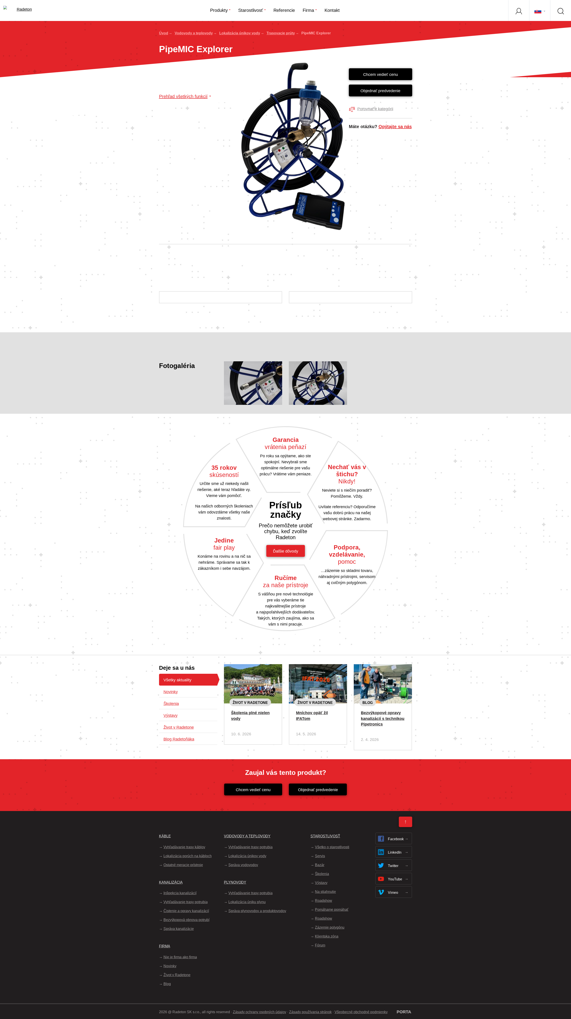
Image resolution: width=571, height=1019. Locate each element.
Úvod (163, 33)
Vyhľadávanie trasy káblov (184, 847)
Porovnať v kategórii (375, 109)
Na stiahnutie (325, 892)
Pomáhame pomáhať (331, 909)
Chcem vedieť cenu (380, 74)
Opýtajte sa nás (395, 126)
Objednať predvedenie (380, 91)
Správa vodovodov (243, 865)
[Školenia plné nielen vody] (253, 667)
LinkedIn (394, 852)
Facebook (396, 839)
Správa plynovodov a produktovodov (257, 911)
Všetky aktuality (177, 680)
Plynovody (235, 882)
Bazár (319, 865)
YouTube (395, 879)
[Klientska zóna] (518, 10)
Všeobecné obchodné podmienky (361, 1012)
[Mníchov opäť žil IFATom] (318, 667)
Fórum (320, 945)
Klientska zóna (326, 936)
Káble (165, 836)
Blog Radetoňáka (178, 739)
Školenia (171, 703)
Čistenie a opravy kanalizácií (186, 911)
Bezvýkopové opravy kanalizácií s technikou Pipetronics (382, 718)
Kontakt (332, 10)
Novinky (170, 692)
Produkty (219, 10)
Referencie (284, 10)
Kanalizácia (171, 882)
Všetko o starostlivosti (332, 847)
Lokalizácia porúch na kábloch (187, 856)
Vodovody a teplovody (194, 33)
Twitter (393, 866)
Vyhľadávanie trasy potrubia (185, 902)
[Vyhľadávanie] (560, 10)
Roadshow (323, 901)
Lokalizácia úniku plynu (247, 902)
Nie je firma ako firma (180, 957)
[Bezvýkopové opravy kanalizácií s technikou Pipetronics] (383, 667)
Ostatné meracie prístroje (183, 865)
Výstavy (170, 715)
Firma (308, 10)
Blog (367, 703)
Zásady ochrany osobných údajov (259, 1012)
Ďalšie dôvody (285, 551)
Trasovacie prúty (281, 33)
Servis (320, 856)
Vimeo (393, 892)
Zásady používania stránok (310, 1012)
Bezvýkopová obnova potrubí (186, 920)
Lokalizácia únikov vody (239, 33)
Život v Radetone (178, 727)
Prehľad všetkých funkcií (183, 96)
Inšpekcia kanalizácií (180, 893)
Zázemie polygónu (329, 927)
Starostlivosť (250, 10)
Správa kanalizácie (178, 929)
